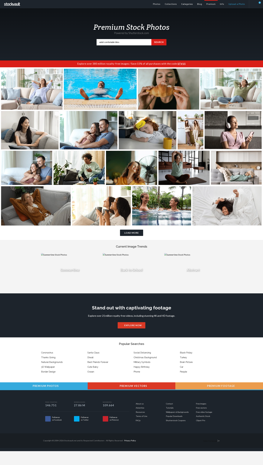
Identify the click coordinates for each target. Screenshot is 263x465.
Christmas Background (145, 357)
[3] (258, 4)
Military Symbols (142, 362)
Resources (140, 412)
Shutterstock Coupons (176, 420)
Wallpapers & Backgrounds (177, 412)
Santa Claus (93, 352)
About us (140, 403)
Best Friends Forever (97, 362)
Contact (169, 403)
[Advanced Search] (254, 3)
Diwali (90, 357)
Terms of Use (141, 416)
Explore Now (133, 325)
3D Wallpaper (48, 366)
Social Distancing (142, 352)
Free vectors (201, 408)
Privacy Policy (130, 440)
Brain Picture (186, 362)
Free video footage (204, 412)
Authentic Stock (203, 416)
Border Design (48, 371)
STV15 (182, 63)
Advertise (140, 408)
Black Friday (186, 352)
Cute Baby (92, 366)
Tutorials (170, 408)
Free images (201, 403)
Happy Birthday (142, 366)
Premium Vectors (133, 385)
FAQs (138, 420)
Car (181, 366)
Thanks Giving (48, 357)
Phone (137, 371)
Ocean (90, 371)
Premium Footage (220, 385)
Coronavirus (47, 352)
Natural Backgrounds (52, 362)
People (183, 371)
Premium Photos (45, 385)
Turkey (183, 357)
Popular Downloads (174, 416)
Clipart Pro (200, 420)
